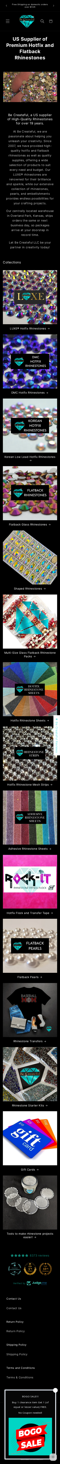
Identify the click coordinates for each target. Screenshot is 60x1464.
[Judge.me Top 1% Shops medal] (45, 1269)
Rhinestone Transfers (28, 1041)
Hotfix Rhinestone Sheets (28, 720)
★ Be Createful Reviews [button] (56, 735)
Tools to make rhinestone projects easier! (30, 1235)
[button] (8, 21)
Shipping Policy (17, 1354)
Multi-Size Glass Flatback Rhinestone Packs (30, 654)
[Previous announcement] (6, 5)
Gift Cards (28, 1169)
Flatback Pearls (28, 977)
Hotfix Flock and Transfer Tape (28, 913)
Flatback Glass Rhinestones (28, 524)
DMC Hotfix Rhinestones (28, 392)
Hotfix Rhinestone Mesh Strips (28, 784)
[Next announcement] (53, 5)
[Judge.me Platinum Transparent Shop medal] (30, 1269)
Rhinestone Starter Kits (28, 1105)
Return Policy (15, 1331)
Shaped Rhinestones (28, 588)
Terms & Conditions (19, 1377)
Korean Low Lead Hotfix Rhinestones (29, 456)
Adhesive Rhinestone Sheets (28, 848)
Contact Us (14, 1308)
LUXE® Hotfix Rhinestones (28, 328)
